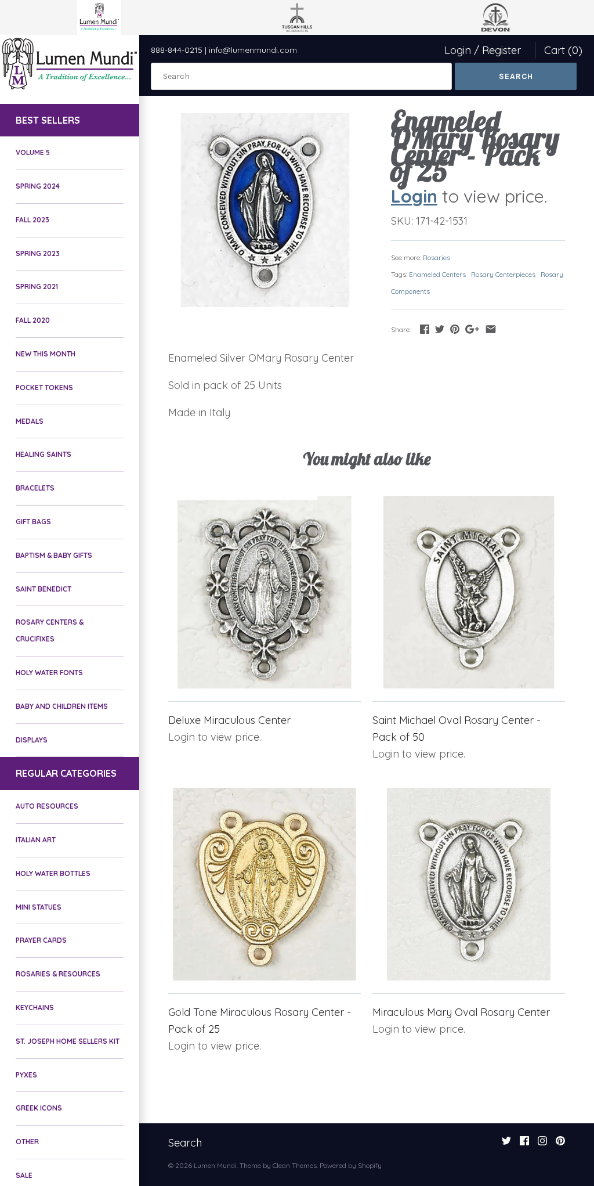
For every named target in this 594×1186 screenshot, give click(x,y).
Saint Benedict (43, 589)
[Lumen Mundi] (69, 63)
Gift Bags (33, 521)
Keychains (35, 1007)
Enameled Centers (437, 274)
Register (501, 50)
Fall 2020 (33, 320)
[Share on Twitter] (439, 329)
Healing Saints (43, 454)
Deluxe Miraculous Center (229, 720)
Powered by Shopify (351, 1165)
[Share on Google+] (472, 329)
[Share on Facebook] (424, 329)
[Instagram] (542, 1144)
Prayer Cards (41, 940)
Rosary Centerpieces (503, 274)
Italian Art (36, 839)
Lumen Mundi (215, 1165)
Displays (32, 740)
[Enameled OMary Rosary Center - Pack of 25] (265, 210)
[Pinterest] (560, 1144)
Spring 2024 (38, 186)
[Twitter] (506, 1144)
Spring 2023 (38, 253)
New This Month (45, 353)
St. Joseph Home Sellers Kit (67, 1041)
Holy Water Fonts (49, 672)
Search (185, 1142)
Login (457, 50)
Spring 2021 (37, 286)
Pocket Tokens (44, 387)
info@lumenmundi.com (253, 50)
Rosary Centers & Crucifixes (50, 630)
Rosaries (436, 257)
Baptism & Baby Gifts (54, 555)
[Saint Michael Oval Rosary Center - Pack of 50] (468, 592)
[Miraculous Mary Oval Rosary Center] (468, 884)
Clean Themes (295, 1165)
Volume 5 (33, 152)
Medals (30, 421)
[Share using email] (491, 329)
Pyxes (26, 1074)
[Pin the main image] (454, 329)
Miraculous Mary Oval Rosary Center (461, 1012)
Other (27, 1141)
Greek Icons (39, 1108)
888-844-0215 (176, 50)
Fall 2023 (32, 219)
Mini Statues (38, 907)
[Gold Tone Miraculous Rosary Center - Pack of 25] (264, 884)
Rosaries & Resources (58, 973)
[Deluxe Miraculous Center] (264, 592)
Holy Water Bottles (53, 873)
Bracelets (35, 488)
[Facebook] (524, 1144)
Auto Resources (47, 806)
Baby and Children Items (62, 706)
